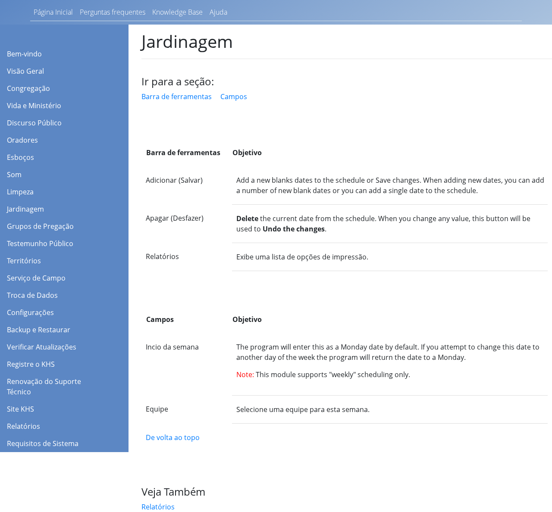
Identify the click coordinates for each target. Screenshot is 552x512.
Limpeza (20, 192)
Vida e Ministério (35, 105)
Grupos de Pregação (40, 226)
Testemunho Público (40, 243)
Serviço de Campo (36, 278)
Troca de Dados (32, 295)
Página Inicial (53, 12)
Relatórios (23, 426)
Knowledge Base (177, 12)
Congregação (28, 88)
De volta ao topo (173, 437)
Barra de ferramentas (176, 96)
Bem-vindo (24, 54)
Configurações (30, 312)
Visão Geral (25, 71)
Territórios (24, 260)
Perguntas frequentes (112, 12)
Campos (233, 96)
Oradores (22, 140)
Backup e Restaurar (38, 329)
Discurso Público (34, 123)
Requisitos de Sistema (42, 443)
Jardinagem (25, 209)
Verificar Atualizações (41, 347)
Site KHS (20, 409)
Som (14, 174)
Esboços (20, 157)
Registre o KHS (31, 364)
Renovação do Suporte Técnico (44, 386)
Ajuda (218, 12)
